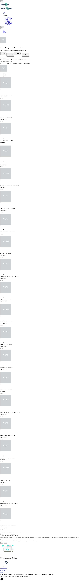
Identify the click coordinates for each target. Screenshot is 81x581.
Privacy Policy (2, 570)
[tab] (3, 53)
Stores (4, 13)
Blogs (4, 12)
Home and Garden (8, 19)
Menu (2, 27)
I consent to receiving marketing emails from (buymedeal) (10, 535)
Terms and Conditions (3, 568)
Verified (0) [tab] (5, 76)
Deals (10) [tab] (4, 75)
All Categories (7, 24)
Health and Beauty (8, 17)
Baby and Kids (7, 20)
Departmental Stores (8, 18)
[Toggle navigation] (1, 1)
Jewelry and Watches (8, 23)
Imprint (1, 572)
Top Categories (5, 15)
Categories (4, 32)
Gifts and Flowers (8, 21)
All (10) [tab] (4, 73)
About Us (1, 566)
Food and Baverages (8, 22)
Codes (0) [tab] (4, 74)
